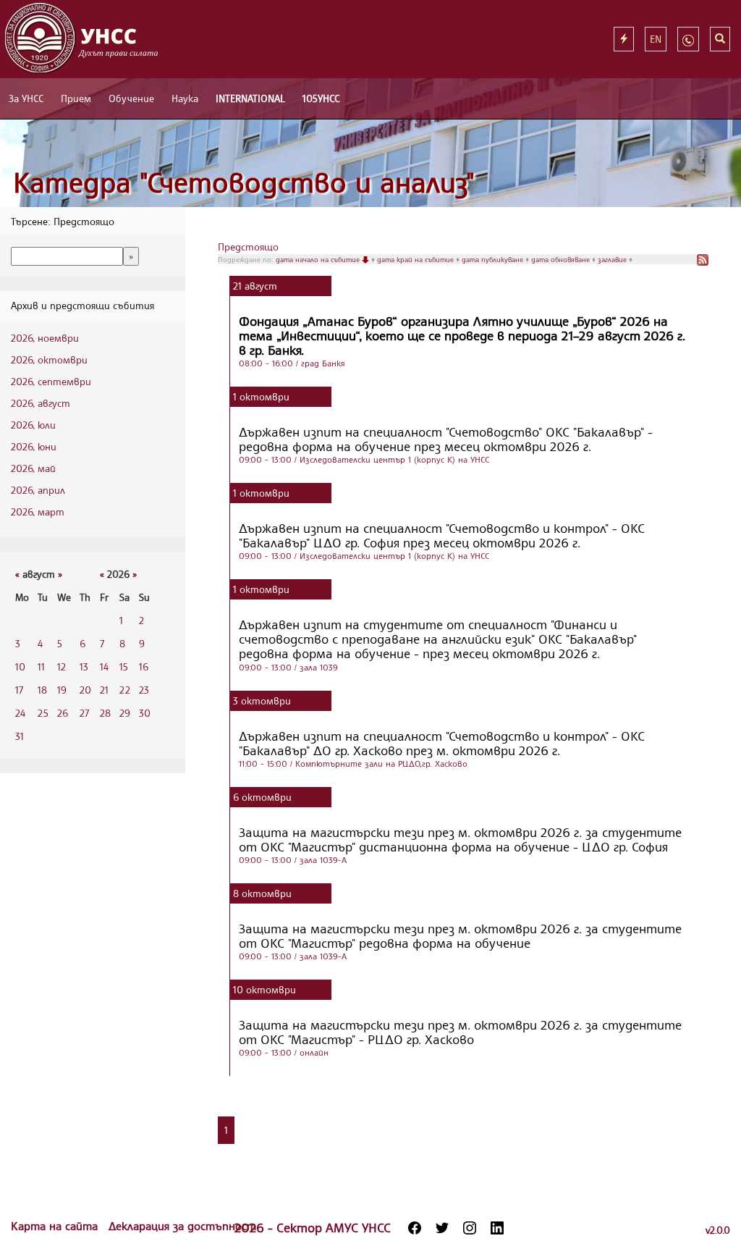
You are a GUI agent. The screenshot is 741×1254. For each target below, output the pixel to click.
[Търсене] (720, 39)
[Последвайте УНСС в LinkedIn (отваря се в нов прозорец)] (497, 1228)
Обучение (131, 98)
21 (104, 689)
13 (84, 666)
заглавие (613, 259)
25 (43, 713)
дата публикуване (493, 259)
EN (655, 39)
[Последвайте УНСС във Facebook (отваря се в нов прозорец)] (414, 1228)
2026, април (38, 490)
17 (19, 689)
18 (42, 689)
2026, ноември (45, 338)
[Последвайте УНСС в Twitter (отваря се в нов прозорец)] (442, 1228)
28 (105, 713)
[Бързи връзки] (624, 39)
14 (104, 666)
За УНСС (26, 98)
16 (143, 666)
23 (144, 689)
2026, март (37, 511)
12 (61, 666)
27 (84, 713)
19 (62, 689)
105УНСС (320, 98)
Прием (76, 98)
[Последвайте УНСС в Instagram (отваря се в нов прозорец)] (469, 1228)
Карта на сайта (56, 1226)
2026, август (40, 403)
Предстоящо (248, 246)
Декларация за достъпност (182, 1226)
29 (124, 713)
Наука (185, 98)
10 (20, 666)
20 (85, 689)
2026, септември (51, 381)
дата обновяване (561, 259)
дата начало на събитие (319, 259)
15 (123, 666)
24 (20, 713)
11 (41, 666)
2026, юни (33, 446)
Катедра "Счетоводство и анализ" (244, 182)
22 (124, 689)
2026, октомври (49, 359)
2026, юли (33, 424)
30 (145, 713)
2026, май (33, 468)
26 (62, 713)
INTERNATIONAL (250, 98)
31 (19, 736)
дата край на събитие (416, 259)
